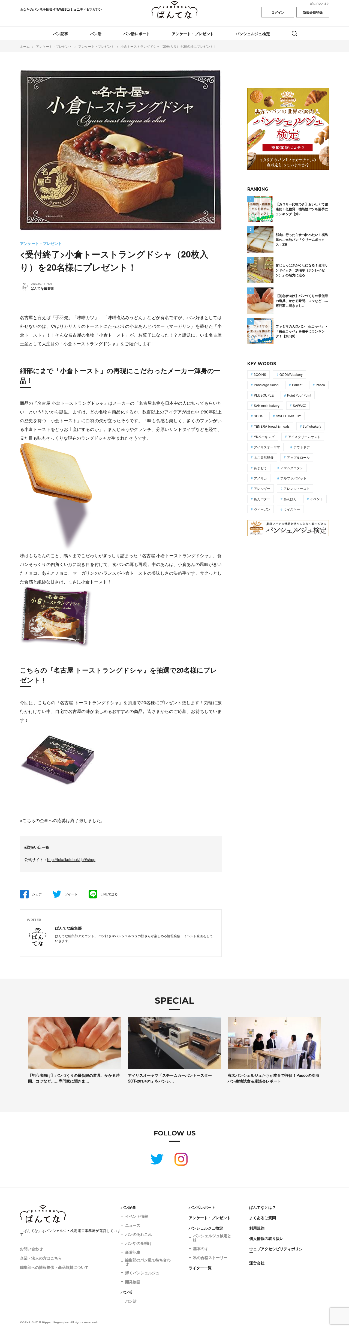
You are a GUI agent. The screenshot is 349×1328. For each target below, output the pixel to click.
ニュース (132, 1225)
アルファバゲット (293, 478)
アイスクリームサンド (304, 436)
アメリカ (260, 478)
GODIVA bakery (291, 374)
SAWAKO (299, 405)
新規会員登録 (313, 12)
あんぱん (290, 498)
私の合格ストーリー (210, 1257)
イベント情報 (136, 1216)
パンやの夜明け (138, 1243)
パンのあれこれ (138, 1234)
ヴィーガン (262, 509)
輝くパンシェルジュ (142, 1273)
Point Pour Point (299, 395)
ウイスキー (292, 509)
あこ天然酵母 (263, 457)
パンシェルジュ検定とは (212, 1237)
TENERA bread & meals (272, 426)
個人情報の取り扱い (266, 1238)
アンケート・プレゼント (193, 33)
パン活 (95, 33)
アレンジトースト (297, 488)
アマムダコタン (291, 467)
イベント (316, 498)
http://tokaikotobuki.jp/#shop (71, 859)
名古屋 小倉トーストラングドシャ (70, 403)
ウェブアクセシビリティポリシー (276, 1250)
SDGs (258, 415)
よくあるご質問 (262, 1217)
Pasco (320, 384)
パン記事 (60, 33)
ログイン (277, 12)
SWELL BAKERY (288, 415)
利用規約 (256, 1228)
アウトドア (301, 447)
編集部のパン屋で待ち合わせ (148, 1262)
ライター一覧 (200, 1267)
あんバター (262, 498)
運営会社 (256, 1263)
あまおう (260, 467)
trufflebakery (312, 426)
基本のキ (200, 1248)
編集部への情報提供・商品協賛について (54, 1267)
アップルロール (298, 457)
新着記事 (132, 1252)
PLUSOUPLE (264, 395)
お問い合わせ (31, 1248)
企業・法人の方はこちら (41, 1258)
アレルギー (262, 488)
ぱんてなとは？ (319, 3)
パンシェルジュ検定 (253, 33)
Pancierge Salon (266, 384)
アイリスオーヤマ (267, 447)
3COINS (260, 374)
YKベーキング (264, 436)
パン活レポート (136, 33)
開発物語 (132, 1282)
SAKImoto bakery (266, 405)
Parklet (297, 384)
